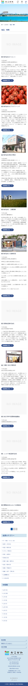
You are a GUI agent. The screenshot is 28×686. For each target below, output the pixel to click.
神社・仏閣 (6, 554)
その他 (6, 578)
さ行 (5, 596)
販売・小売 (7, 544)
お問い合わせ (14, 680)
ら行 (5, 617)
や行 (5, 613)
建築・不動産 (7, 568)
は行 (5, 607)
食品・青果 (7, 547)
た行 (5, 600)
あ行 (5, 590)
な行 (5, 603)
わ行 (5, 620)
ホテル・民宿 (7, 551)
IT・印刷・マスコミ (8, 540)
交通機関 (6, 574)
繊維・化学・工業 (8, 571)
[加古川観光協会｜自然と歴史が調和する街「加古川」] (14, 653)
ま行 (5, 610)
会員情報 (6, 24)
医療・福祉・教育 (8, 561)
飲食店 (6, 557)
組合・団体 (7, 564)
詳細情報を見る (6, 80)
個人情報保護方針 (14, 678)
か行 (5, 593)
